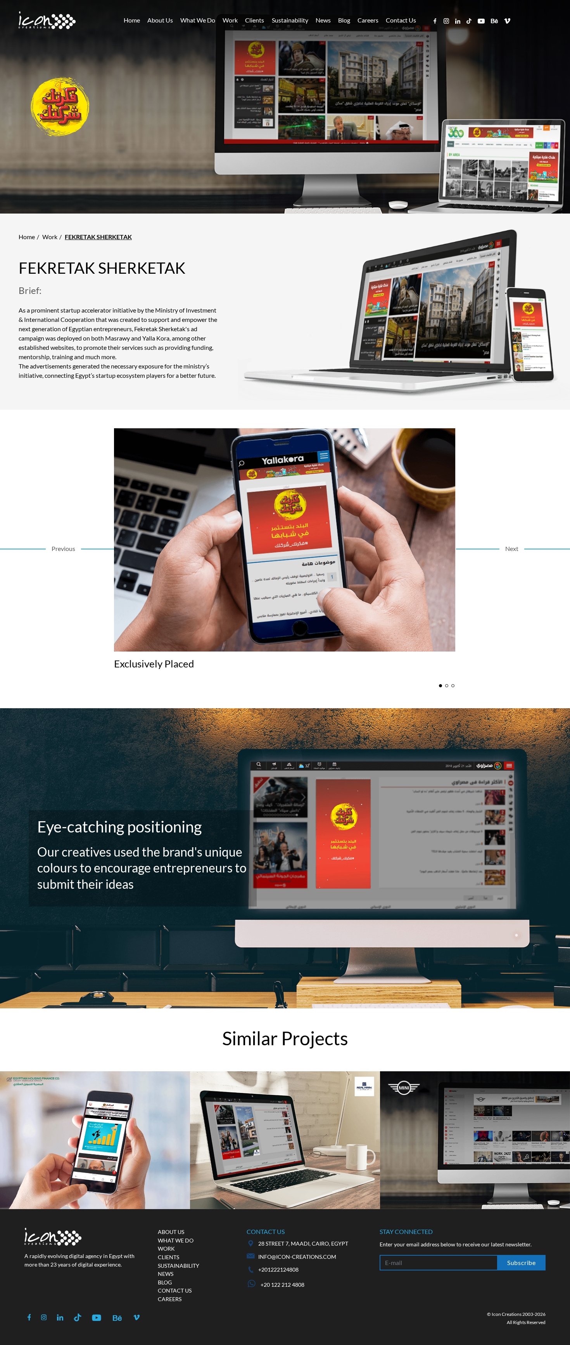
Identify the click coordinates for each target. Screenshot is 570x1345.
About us (171, 1232)
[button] (440, 685)
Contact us (175, 1290)
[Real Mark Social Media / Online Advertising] (285, 1140)
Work (230, 20)
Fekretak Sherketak (98, 236)
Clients (254, 20)
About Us (160, 20)
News (323, 20)
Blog (344, 20)
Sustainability (290, 20)
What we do (175, 1240)
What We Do (197, 20)
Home (132, 20)
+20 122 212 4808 (281, 1284)
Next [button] (511, 548)
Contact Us (401, 20)
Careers (368, 20)
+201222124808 (278, 1269)
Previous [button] (63, 548)
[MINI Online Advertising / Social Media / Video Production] (475, 1140)
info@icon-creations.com (297, 1256)
